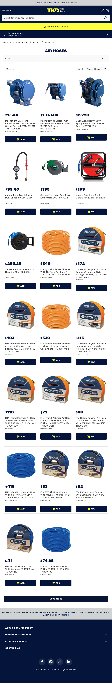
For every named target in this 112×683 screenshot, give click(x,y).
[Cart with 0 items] (107, 10)
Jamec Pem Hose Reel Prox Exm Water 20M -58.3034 (55, 196)
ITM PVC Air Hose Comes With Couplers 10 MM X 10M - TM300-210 (20, 569)
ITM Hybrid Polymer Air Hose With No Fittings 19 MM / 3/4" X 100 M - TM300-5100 (55, 272)
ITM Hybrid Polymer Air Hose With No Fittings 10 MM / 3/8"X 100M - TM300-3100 (20, 495)
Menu (9, 10)
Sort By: (81, 69)
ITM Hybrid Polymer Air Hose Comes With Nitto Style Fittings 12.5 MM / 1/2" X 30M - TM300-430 (91, 273)
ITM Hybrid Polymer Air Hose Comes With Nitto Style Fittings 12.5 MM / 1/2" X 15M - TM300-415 (20, 347)
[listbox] (96, 69)
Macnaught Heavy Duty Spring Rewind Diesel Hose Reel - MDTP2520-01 (90, 123)
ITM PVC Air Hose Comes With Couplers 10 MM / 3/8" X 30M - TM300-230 (55, 495)
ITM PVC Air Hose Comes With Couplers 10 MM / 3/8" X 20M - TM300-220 (90, 495)
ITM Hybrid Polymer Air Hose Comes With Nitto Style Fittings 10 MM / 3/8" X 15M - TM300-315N (55, 422)
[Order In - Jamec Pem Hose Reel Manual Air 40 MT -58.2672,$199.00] (91, 166)
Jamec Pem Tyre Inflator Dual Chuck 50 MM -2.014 (18, 196)
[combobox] (51, 18)
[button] (56, 58)
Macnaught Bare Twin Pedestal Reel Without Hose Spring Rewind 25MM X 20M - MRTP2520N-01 (20, 125)
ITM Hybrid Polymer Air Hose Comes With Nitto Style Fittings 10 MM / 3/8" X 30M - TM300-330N (91, 347)
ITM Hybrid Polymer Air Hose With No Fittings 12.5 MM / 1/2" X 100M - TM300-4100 (55, 346)
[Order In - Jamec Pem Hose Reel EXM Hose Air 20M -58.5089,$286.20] (20, 240)
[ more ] (65, 615)
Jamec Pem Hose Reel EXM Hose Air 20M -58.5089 (19, 270)
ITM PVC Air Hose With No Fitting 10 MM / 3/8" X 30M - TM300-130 (55, 569)
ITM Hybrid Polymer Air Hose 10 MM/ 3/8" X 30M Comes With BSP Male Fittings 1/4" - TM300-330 (20, 422)
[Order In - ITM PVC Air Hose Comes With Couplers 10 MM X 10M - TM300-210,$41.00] (20, 537)
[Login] (102, 10)
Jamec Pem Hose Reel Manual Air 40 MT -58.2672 (90, 196)
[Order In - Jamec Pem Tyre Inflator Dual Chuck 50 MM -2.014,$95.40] (20, 166)
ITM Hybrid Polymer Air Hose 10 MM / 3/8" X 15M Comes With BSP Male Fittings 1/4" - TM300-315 (91, 422)
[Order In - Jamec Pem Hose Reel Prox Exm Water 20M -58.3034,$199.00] (55, 166)
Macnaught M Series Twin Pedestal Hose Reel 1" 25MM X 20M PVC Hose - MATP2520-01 (55, 125)
